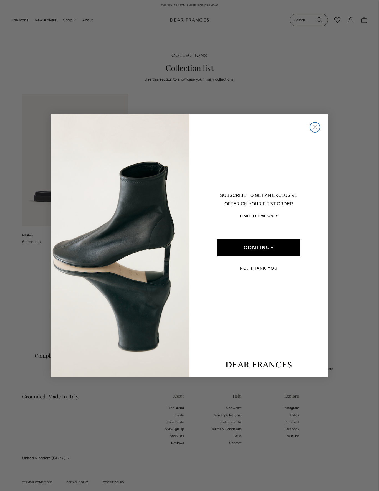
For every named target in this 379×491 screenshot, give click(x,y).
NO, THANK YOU (259, 268)
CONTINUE (259, 247)
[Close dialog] (315, 127)
